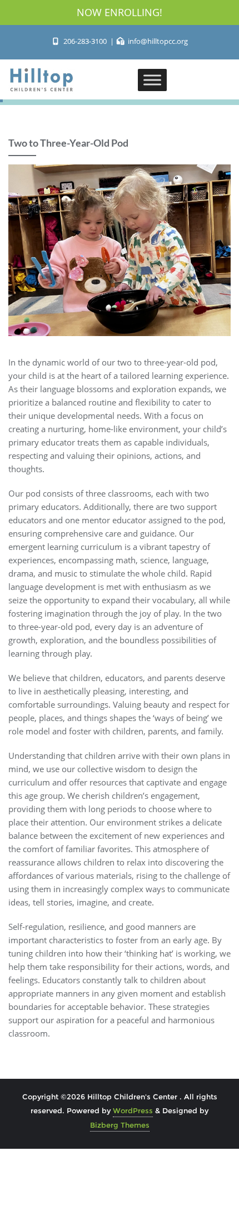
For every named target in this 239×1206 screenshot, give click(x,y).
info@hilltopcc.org (157, 41)
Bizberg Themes (120, 1124)
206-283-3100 (85, 41)
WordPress (133, 1110)
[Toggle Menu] (152, 79)
